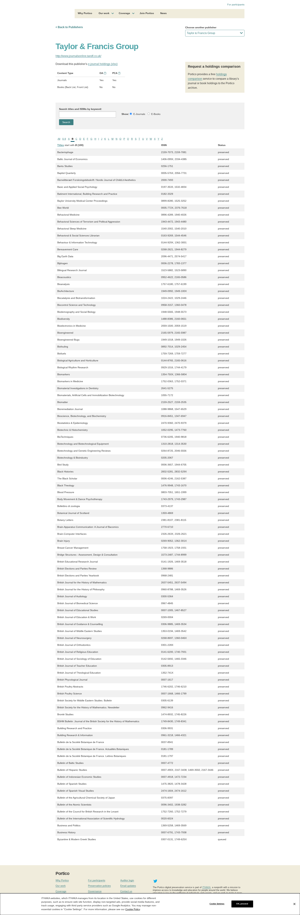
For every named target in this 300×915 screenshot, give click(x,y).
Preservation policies (99, 885)
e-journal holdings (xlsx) (103, 63)
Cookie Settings (217, 904)
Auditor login (127, 880)
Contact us (126, 891)
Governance (95, 891)
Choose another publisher (200, 27)
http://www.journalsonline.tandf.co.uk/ (78, 55)
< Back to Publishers (69, 27)
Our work (104, 13)
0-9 (64, 138)
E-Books (155, 114)
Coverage (124, 13)
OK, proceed (242, 904)
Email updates (128, 885)
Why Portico (85, 13)
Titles (60, 145)
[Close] (294, 904)
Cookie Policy (132, 909)
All (59, 138)
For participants (235, 4)
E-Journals (139, 114)
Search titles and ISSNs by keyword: (80, 109)
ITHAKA (206, 887)
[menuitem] (85, 13)
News (163, 13)
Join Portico (147, 13)
